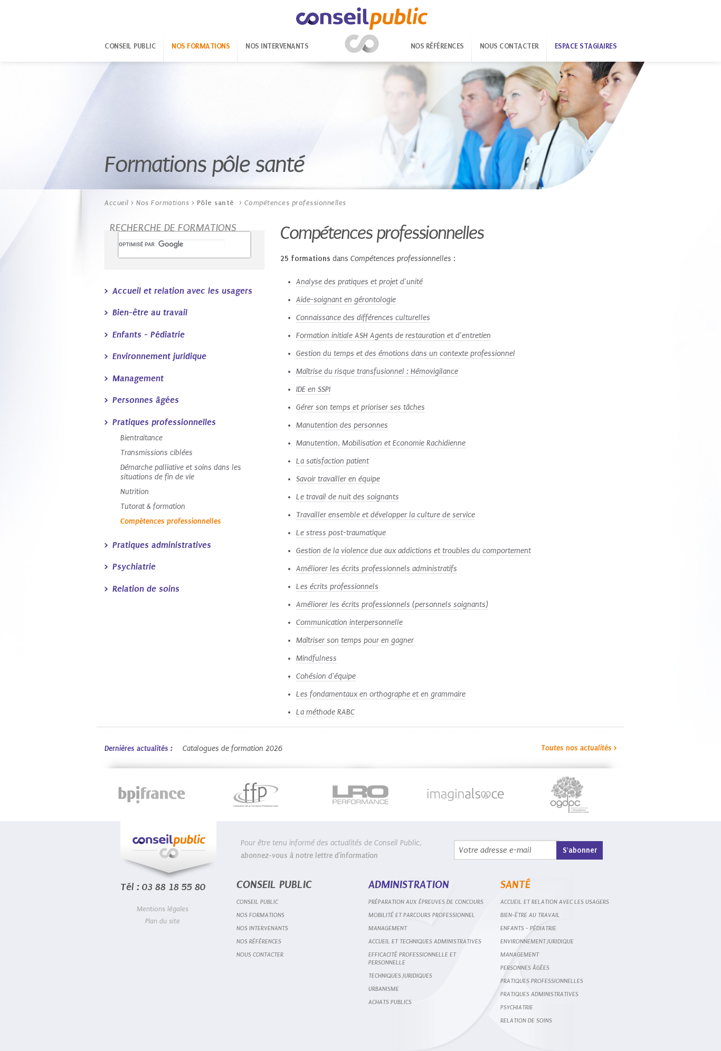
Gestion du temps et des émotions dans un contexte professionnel (405, 353)
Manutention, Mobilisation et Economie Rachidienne (381, 443)
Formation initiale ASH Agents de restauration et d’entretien (393, 335)
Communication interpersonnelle (349, 622)
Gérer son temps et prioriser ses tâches (360, 407)
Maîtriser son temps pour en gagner (355, 640)
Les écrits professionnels (337, 586)
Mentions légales (162, 909)
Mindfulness (316, 658)
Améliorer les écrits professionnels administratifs (376, 568)
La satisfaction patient (332, 461)
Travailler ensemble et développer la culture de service (385, 514)
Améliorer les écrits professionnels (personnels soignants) (392, 604)
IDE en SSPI (313, 389)
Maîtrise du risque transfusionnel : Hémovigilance (377, 371)
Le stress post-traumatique (341, 532)
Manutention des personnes (342, 425)
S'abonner (580, 850)
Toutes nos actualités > (578, 748)
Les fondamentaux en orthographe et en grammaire (381, 694)
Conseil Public (362, 30)
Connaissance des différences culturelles (363, 317)
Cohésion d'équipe (326, 676)
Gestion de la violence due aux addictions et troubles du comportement (413, 550)
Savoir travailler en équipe (338, 479)
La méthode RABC (325, 712)
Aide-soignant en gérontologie (346, 299)
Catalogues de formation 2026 (232, 748)
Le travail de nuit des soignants (347, 497)
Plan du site (162, 921)
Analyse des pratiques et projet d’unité (359, 281)
